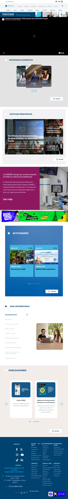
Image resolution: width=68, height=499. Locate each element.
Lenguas (45, 452)
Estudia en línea (35, 457)
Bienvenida (34, 447)
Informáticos (57, 465)
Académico (45, 445)
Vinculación (44, 10)
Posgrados (33, 453)
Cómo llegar (34, 473)
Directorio (45, 465)
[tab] (17, 314)
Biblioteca (33, 467)
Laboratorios (34, 471)
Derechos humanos (58, 451)
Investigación (29, 10)
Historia (44, 477)
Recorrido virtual (35, 477)
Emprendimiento (46, 459)
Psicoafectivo (46, 447)
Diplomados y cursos (36, 455)
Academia (37, 10)
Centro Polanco (57, 455)
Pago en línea (57, 467)
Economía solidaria (58, 453)
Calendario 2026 (46, 481)
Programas (8, 10)
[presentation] (6, 404)
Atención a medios (47, 485)
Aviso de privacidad (34, 491)
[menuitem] (19, 6)
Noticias (15, 10)
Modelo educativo (35, 459)
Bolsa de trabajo (46, 479)
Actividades (22, 10)
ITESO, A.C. (45, 475)
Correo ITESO (57, 473)
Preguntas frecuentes (48, 483)
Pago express (57, 469)
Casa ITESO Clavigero (36, 475)
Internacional (52, 10)
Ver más (7, 199)
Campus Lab (34, 469)
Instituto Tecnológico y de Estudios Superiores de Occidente (14, 470)
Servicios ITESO (57, 471)
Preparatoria (34, 449)
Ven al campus (34, 465)
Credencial (56, 475)
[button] (29, 283)
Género (44, 454)
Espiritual (45, 450)
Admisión (60, 10)
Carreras (33, 451)
